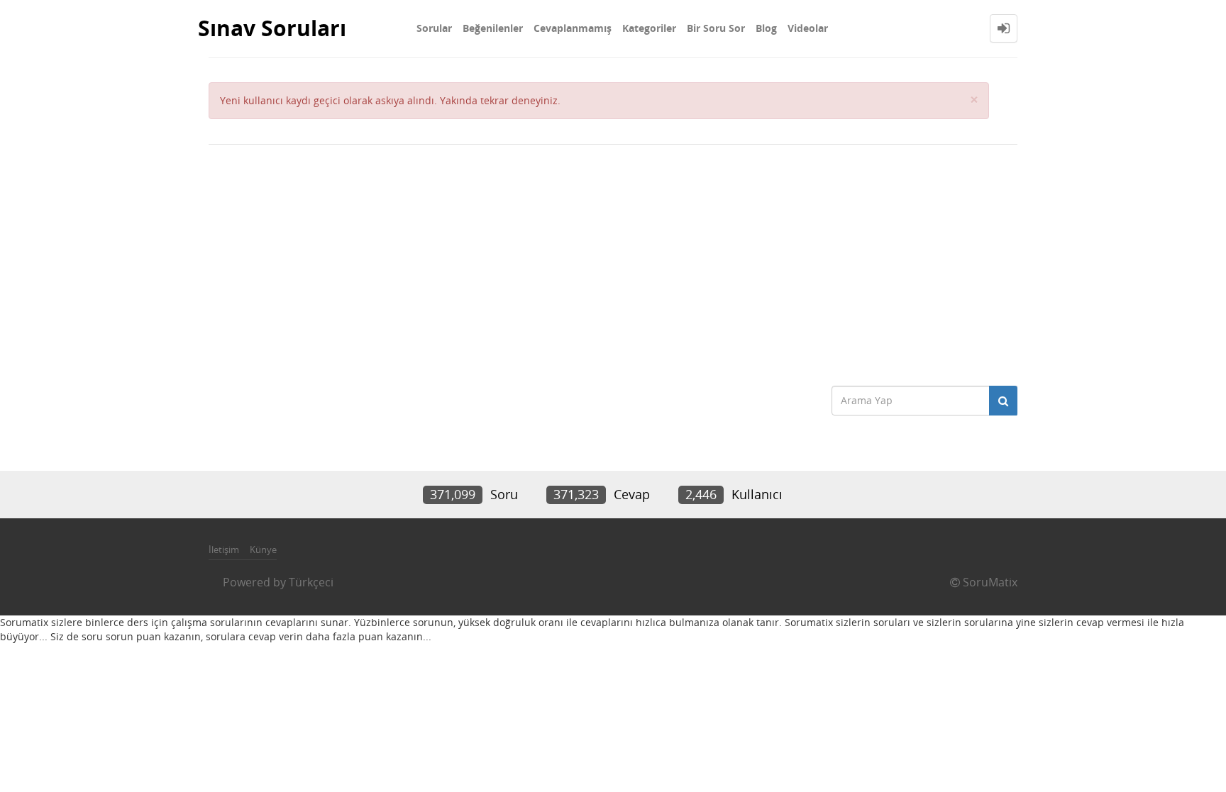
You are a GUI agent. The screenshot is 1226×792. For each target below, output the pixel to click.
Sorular (434, 28)
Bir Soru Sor (716, 28)
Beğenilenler (493, 28)
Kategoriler (649, 28)
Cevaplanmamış (573, 28)
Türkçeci (311, 582)
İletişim (224, 549)
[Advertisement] (613, 258)
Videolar (808, 28)
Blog (766, 28)
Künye (263, 549)
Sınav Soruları (272, 28)
